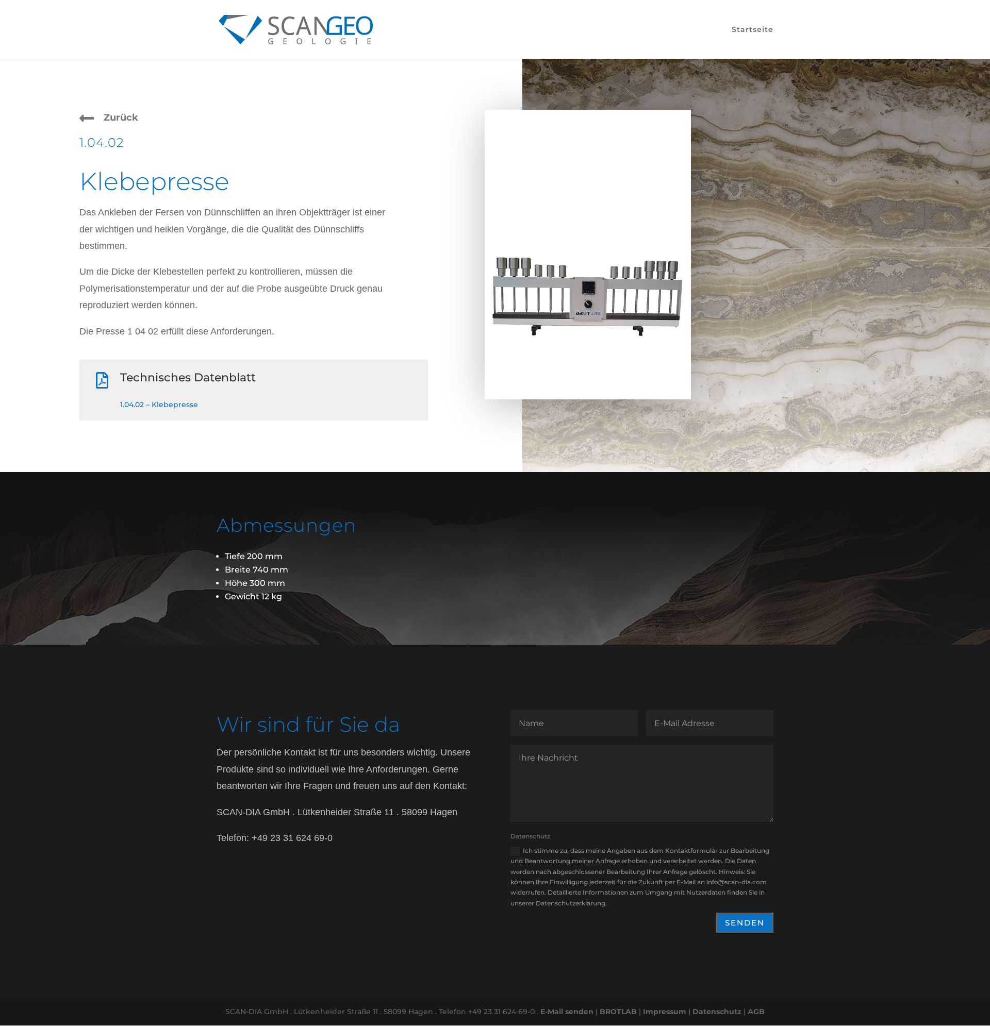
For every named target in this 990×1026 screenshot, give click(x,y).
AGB (756, 1011)
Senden (745, 923)
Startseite (752, 30)
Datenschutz (716, 1011)
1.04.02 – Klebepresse (159, 404)
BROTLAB (618, 1011)
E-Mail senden (566, 1011)
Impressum (664, 1011)
